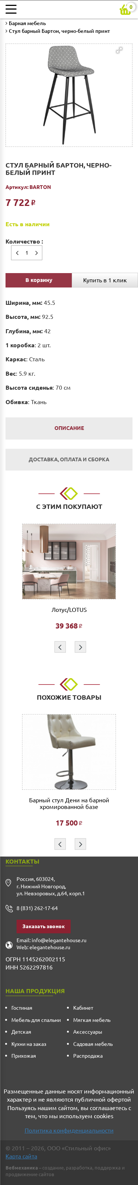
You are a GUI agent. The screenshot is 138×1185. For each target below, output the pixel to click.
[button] (67, 80)
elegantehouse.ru (49, 947)
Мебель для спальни (36, 1020)
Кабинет (83, 1008)
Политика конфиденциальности (69, 1130)
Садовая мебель (93, 1044)
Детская (21, 1032)
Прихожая (23, 1056)
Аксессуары (87, 1032)
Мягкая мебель (91, 1020)
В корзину (38, 280)
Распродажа (88, 1056)
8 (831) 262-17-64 (37, 908)
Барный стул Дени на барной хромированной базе (69, 803)
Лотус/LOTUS (69, 610)
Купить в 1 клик (105, 280)
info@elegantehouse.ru (59, 940)
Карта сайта (21, 1156)
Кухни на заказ (28, 1044)
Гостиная (21, 1008)
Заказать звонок (43, 926)
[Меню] (13, 9)
